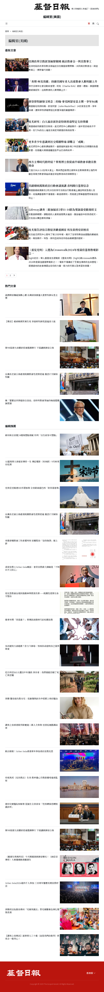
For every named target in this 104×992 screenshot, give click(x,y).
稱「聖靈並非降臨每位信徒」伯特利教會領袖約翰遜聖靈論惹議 (32, 402)
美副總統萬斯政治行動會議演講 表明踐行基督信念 (59, 185)
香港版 (89, 973)
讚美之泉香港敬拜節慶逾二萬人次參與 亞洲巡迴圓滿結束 (31, 726)
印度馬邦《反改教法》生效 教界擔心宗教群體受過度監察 (31, 779)
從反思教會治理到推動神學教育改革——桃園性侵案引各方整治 (32, 595)
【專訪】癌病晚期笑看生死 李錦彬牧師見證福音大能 (30, 321)
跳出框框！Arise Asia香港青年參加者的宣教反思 (29, 751)
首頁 (7, 31)
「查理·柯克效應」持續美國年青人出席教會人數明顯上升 (63, 81)
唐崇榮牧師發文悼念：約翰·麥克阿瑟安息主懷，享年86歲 (63, 101)
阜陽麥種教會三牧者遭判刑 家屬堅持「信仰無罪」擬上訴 (31, 542)
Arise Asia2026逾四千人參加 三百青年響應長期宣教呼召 (31, 885)
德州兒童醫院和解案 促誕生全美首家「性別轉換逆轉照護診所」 (31, 805)
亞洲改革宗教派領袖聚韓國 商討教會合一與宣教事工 (60, 61)
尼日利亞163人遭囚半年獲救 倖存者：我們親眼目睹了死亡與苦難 (32, 674)
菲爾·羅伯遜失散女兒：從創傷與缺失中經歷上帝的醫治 (31, 698)
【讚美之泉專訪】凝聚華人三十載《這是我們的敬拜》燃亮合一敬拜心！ (32, 937)
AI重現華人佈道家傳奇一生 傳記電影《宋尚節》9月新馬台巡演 (32, 463)
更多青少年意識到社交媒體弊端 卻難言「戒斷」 (57, 142)
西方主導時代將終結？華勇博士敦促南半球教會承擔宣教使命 (62, 163)
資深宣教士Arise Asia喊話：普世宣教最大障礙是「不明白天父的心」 (32, 568)
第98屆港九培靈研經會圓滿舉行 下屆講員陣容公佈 (29, 347)
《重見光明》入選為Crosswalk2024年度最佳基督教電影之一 (63, 251)
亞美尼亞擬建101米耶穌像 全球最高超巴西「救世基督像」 (33, 487)
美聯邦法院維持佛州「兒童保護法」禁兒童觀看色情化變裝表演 (32, 911)
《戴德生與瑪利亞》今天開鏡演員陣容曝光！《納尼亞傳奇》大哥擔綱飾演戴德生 (31, 858)
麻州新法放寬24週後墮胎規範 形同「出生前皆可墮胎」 (31, 435)
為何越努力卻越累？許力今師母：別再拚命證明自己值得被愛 (32, 647)
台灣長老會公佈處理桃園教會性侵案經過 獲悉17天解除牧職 (31, 376)
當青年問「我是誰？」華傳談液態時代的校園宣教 (29, 619)
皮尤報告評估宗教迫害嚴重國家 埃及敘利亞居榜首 (59, 230)
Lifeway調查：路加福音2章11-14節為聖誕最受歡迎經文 (63, 209)
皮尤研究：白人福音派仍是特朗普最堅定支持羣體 (58, 122)
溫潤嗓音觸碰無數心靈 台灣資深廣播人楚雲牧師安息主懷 (31, 296)
